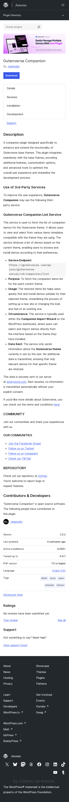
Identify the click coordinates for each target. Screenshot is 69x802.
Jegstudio (14, 66)
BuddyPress (12, 741)
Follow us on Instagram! (23, 453)
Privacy (8, 683)
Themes (41, 672)
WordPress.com (14, 723)
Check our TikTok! (19, 458)
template (49, 585)
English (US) (59, 570)
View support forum (15, 645)
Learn (6, 694)
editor (61, 578)
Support (11, 123)
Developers (10, 706)
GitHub (42, 476)
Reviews (12, 97)
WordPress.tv (13, 712)
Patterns (41, 683)
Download (11, 75)
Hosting (8, 677)
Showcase (42, 666)
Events (40, 700)
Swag (41, 712)
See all (62, 620)
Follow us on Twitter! (21, 448)
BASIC (44, 578)
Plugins (40, 677)
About (7, 666)
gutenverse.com (16, 381)
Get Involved (44, 694)
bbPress (10, 735)
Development (15, 114)
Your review (10, 620)
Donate (42, 706)
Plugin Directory (12, 15)
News (6, 672)
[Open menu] (63, 5)
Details (11, 88)
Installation (13, 105)
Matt (8, 729)
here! (57, 404)
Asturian (16, 756)
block (53, 578)
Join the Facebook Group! (24, 443)
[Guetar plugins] (39, 27)
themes (60, 585)
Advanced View (13, 594)
